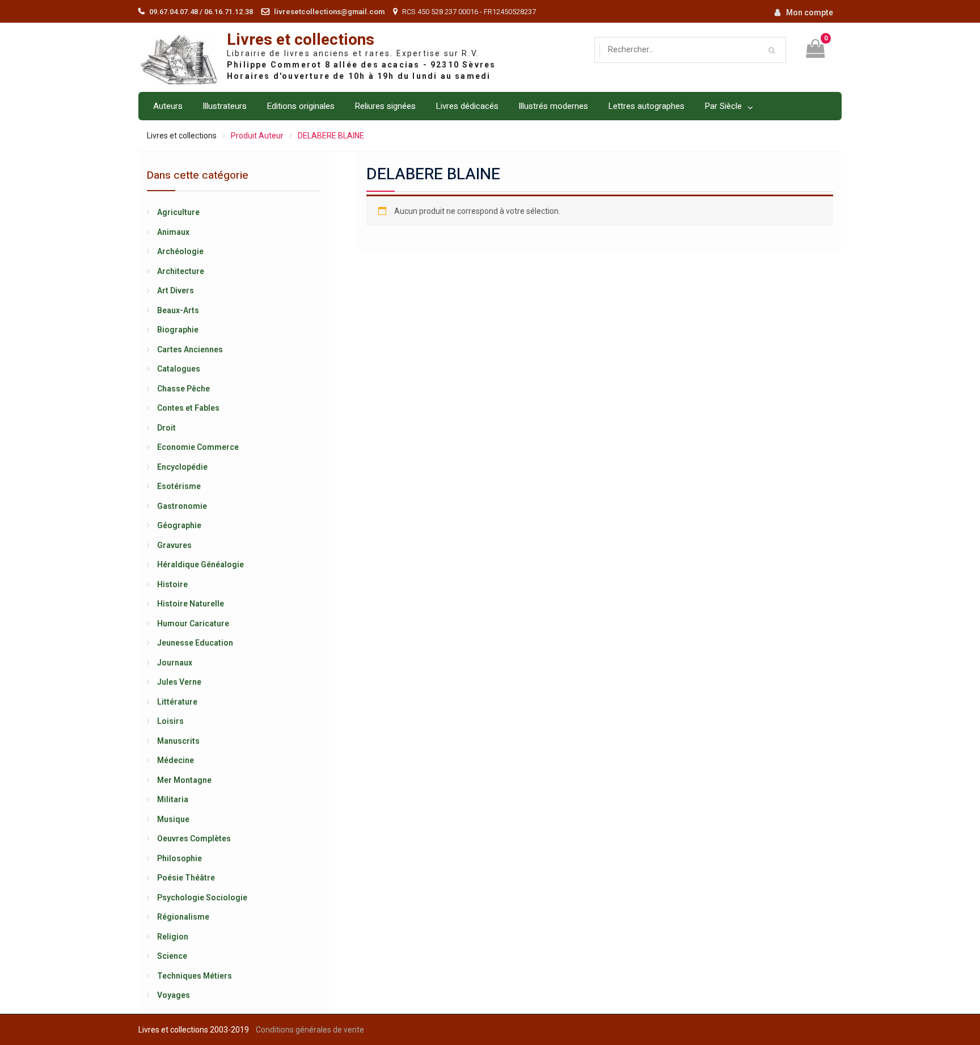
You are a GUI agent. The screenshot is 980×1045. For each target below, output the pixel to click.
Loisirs (170, 721)
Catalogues (178, 368)
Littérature (177, 701)
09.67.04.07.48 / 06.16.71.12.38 (201, 11)
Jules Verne (179, 681)
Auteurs (168, 106)
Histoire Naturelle (190, 603)
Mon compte (809, 12)
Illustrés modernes (553, 106)
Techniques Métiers (194, 975)
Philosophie (179, 858)
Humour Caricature (193, 623)
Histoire (172, 584)
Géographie (179, 525)
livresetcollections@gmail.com (329, 11)
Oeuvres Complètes (194, 838)
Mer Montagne (184, 780)
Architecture (180, 271)
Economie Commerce (198, 447)
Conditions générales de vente (310, 1029)
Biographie (177, 329)
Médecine (175, 760)
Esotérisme (179, 486)
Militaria (172, 799)
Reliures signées (385, 106)
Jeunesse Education (195, 642)
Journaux (174, 662)
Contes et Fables (188, 407)
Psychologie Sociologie (202, 897)
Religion (172, 936)
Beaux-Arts (178, 310)
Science (172, 955)
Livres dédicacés (467, 106)
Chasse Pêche (183, 388)
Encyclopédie (182, 466)
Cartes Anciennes (190, 349)
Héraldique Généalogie (200, 564)
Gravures (174, 545)
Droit (166, 427)
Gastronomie (182, 506)
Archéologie (180, 251)
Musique (173, 819)
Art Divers (175, 290)
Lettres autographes (646, 106)
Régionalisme (183, 916)
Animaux (173, 232)
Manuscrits (178, 740)
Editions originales (301, 106)
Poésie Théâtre (186, 877)
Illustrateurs (224, 106)
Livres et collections (300, 40)
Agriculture (178, 212)
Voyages (173, 995)
